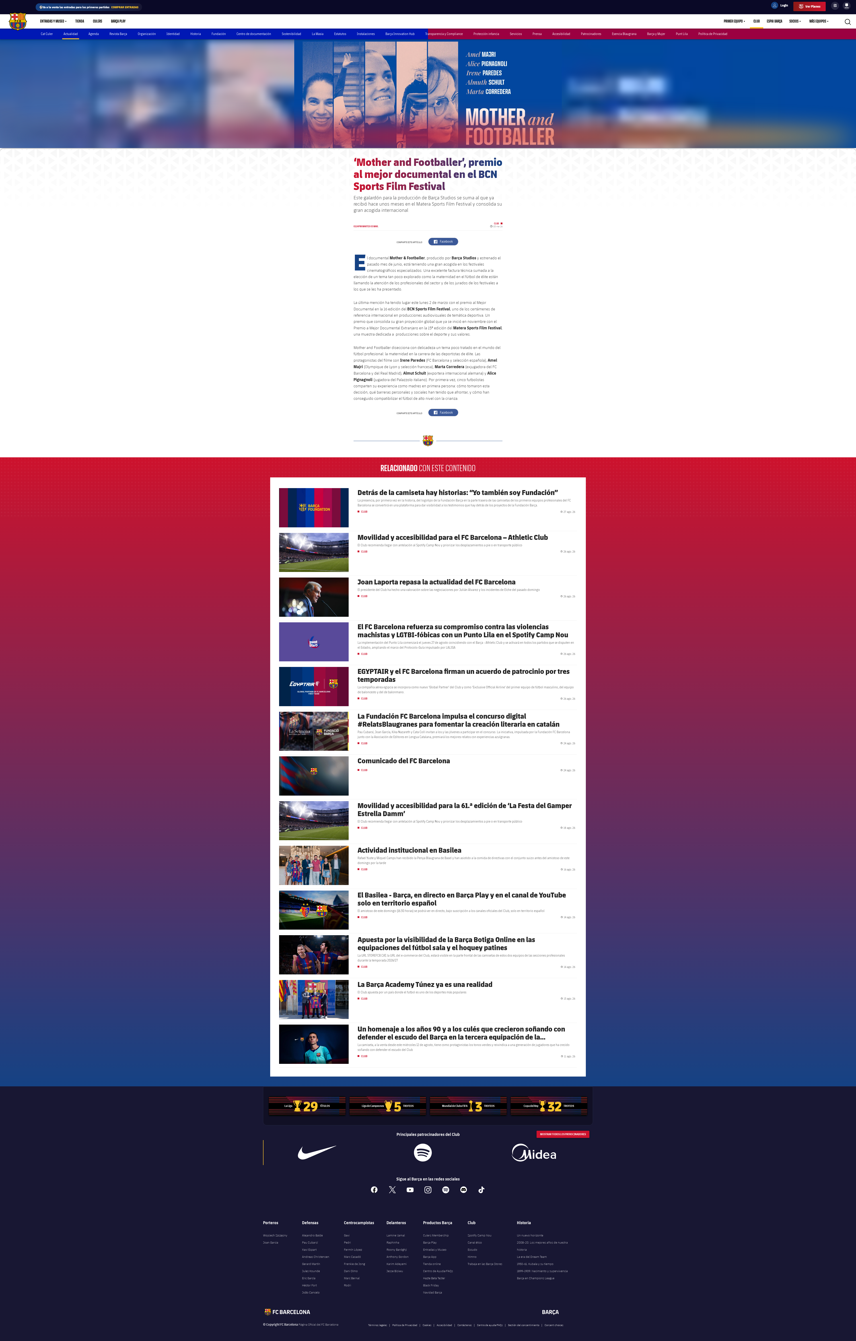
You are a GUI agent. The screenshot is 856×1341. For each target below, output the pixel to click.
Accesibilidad (561, 34)
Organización (147, 34)
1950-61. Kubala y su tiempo (535, 1264)
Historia (195, 34)
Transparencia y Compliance (444, 34)
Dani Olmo (351, 1271)
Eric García (308, 1278)
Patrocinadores (591, 34)
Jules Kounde (311, 1271)
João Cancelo (311, 1292)
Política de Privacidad (712, 34)
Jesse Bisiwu (395, 1271)
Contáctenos (464, 1325)
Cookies (427, 1325)
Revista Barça (118, 34)
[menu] (847, 6)
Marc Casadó (352, 1256)
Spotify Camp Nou (480, 1235)
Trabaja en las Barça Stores (485, 1264)
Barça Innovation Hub (400, 34)
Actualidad (71, 34)
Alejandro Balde (312, 1235)
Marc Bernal (352, 1278)
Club (756, 21)
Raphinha (393, 1242)
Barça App (429, 1256)
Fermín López (353, 1249)
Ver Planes (812, 6)
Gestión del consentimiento (523, 1325)
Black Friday (431, 1285)
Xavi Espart (309, 1249)
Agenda (93, 34)
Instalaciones (366, 34)
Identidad (173, 34)
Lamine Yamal (396, 1235)
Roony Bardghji (397, 1249)
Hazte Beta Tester (434, 1278)
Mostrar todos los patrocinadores (563, 1134)
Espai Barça (774, 21)
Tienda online (432, 1264)
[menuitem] (846, 4)
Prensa (537, 34)
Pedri (347, 1242)
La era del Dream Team (532, 1256)
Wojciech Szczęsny (275, 1235)
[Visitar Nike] (317, 1153)
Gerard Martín (311, 1264)
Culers (97, 21)
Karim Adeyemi (397, 1264)
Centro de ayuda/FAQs (490, 1325)
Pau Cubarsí (310, 1242)
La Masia (317, 34)
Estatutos (340, 34)
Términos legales (377, 1325)
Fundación (219, 34)
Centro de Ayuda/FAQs (438, 1271)
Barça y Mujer (656, 34)
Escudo (472, 1249)
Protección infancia (486, 34)
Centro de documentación (254, 34)
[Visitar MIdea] (533, 1153)
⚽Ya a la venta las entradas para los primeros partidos (88, 7)
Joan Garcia (270, 1242)
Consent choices (554, 1325)
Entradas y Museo (52, 21)
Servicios (516, 34)
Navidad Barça (432, 1292)
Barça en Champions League (535, 1278)
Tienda (79, 21)
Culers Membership (436, 1235)
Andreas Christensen (315, 1256)
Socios (793, 21)
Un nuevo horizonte (530, 1235)
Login (781, 6)
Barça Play (118, 21)
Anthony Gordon (398, 1256)
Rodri (347, 1285)
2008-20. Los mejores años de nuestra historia (542, 1246)
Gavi (347, 1235)
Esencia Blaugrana (624, 34)
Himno (472, 1256)
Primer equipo (733, 21)
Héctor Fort (309, 1285)
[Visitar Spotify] (423, 1153)
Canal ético (475, 1242)
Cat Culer (47, 34)
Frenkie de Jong (354, 1264)
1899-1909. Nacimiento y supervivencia (542, 1271)
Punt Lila (682, 34)
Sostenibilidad (291, 34)
